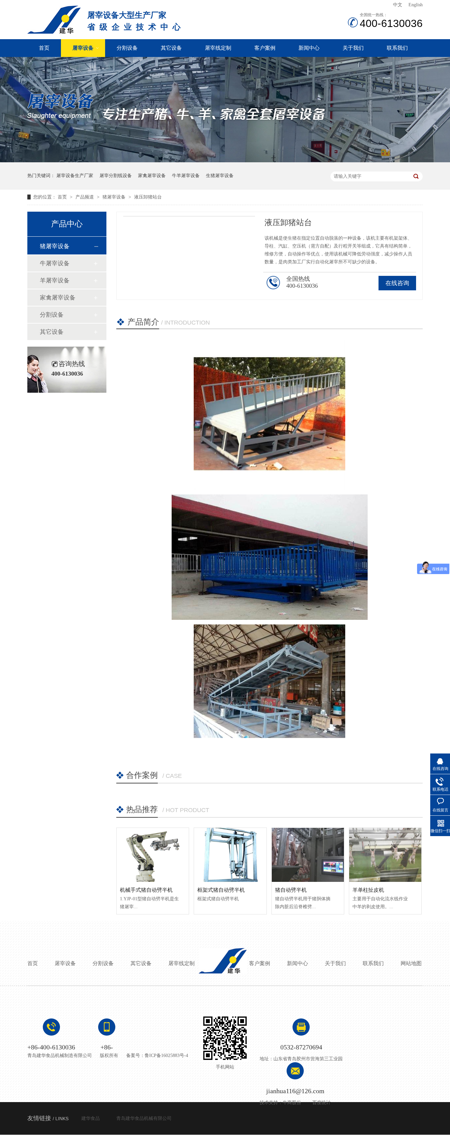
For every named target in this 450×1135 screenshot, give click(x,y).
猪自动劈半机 (291, 890)
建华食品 (90, 1118)
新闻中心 (309, 48)
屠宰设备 (83, 48)
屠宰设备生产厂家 (74, 175)
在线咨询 (397, 283)
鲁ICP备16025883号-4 (166, 1055)
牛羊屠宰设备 (186, 175)
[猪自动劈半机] (308, 855)
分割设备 (127, 48)
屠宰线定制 (218, 48)
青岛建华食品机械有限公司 (144, 1118)
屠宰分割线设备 (115, 175)
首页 (44, 48)
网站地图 (411, 963)
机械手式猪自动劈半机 (146, 890)
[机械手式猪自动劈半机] (153, 855)
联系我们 (397, 48)
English (415, 4)
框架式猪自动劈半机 (221, 890)
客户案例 (264, 48)
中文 (397, 4)
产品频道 (85, 197)
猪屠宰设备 (114, 197)
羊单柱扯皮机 (368, 890)
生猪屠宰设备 (220, 175)
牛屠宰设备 (55, 263)
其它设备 (171, 48)
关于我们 (353, 48)
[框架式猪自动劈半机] (230, 855)
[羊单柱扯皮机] (385, 855)
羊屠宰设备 (55, 280)
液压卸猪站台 (148, 197)
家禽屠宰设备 (152, 175)
